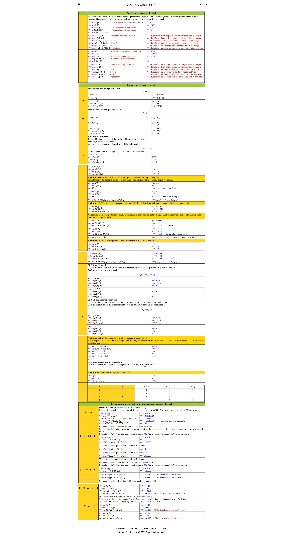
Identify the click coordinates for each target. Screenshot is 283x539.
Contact (164, 528)
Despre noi (134, 528)
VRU (129, 4)
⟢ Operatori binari (141, 4)
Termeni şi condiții (150, 528)
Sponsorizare (120, 528)
